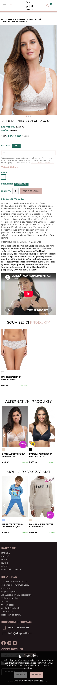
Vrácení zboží (7, 605)
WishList (5, 602)
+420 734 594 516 (18, 628)
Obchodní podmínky (10, 608)
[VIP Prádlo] (29, 6)
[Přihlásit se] (11, 5)
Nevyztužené (35, 19)
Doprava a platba (9, 592)
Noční (4, 563)
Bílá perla (3, 177)
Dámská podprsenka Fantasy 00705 (40, 455)
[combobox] (28, 153)
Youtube (15, 643)
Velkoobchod (7, 612)
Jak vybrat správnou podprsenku (16, 595)
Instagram (9, 643)
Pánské (5, 556)
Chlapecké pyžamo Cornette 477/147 (12, 525)
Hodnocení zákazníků (11, 615)
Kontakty (5, 588)
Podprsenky (20, 19)
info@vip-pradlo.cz (20, 633)
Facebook (3, 643)
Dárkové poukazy (11, 570)
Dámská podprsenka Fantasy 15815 (13, 455)
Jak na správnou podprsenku (42, 163)
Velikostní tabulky (10, 167)
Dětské (5, 566)
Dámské (8, 19)
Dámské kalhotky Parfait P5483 (11, 378)
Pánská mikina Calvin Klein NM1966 (41, 525)
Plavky (5, 560)
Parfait (13, 130)
